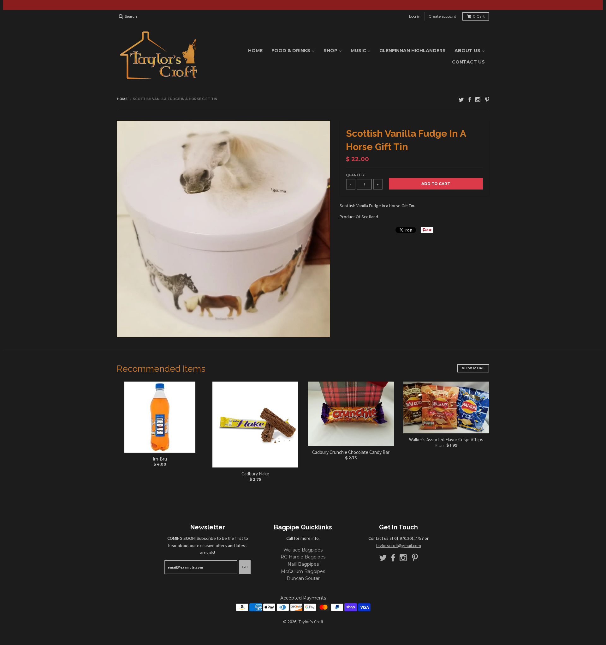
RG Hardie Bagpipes (303, 557)
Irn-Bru (160, 459)
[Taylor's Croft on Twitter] (461, 99)
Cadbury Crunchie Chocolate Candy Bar (350, 452)
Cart (479, 16)
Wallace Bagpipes (303, 550)
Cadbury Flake (255, 474)
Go (244, 567)
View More (473, 368)
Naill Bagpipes (303, 564)
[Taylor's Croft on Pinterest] (487, 99)
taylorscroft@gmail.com (398, 545)
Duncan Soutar (303, 578)
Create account (442, 16)
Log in (414, 16)
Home (122, 99)
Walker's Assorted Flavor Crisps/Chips (446, 440)
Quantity (355, 175)
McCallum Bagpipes (303, 571)
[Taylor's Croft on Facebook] (469, 99)
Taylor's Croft (311, 621)
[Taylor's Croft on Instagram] (478, 99)
